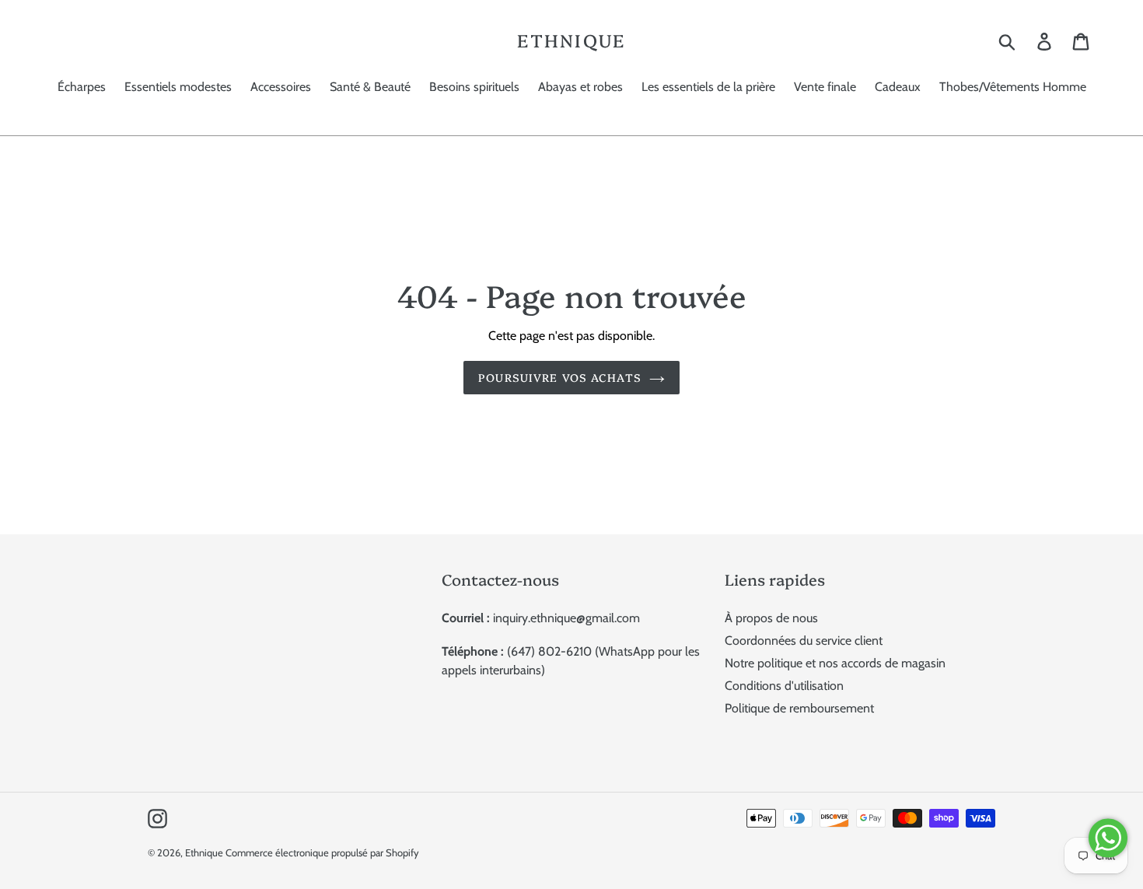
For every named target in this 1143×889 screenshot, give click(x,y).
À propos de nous (771, 618)
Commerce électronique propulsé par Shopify (322, 852)
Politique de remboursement (799, 708)
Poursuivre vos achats (559, 377)
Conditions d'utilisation (784, 685)
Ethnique (571, 40)
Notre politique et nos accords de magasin (835, 663)
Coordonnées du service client (804, 640)
